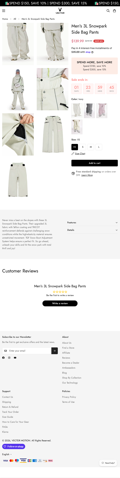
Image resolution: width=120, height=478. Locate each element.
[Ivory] (77, 111)
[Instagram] (9, 358)
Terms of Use (68, 402)
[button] (114, 10)
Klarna (5, 432)
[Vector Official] (60, 10)
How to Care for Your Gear (15, 422)
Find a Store (68, 347)
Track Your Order (10, 412)
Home (5, 19)
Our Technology (70, 382)
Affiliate (66, 352)
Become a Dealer (70, 362)
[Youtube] (15, 358)
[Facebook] (3, 358)
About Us (66, 342)
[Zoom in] (29, 29)
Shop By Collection (71, 377)
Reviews (66, 357)
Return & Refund (10, 407)
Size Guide (7, 417)
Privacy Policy (69, 397)
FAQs (5, 427)
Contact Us (7, 397)
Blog (64, 372)
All (15, 19)
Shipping (6, 402)
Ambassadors (68, 367)
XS (74, 147)
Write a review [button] (60, 303)
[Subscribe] (54, 350)
